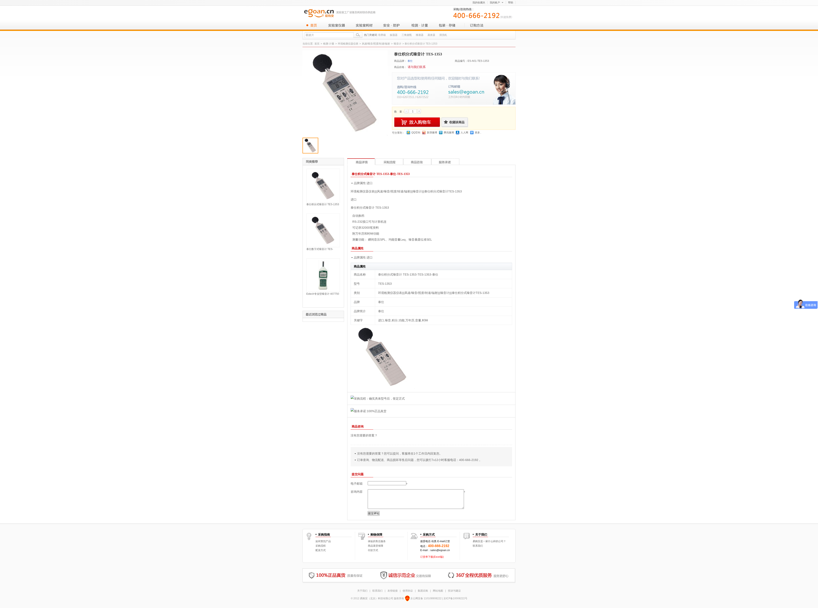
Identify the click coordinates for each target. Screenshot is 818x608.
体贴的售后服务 (377, 541)
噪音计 (397, 43)
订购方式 (475, 25)
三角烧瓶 (407, 34)
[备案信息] (407, 598)
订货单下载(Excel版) (432, 556)
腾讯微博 (449, 132)
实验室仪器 (336, 25)
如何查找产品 (323, 541)
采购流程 (320, 545)
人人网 (464, 132)
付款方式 (373, 550)
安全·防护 (392, 25)
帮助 (510, 2)
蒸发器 (431, 34)
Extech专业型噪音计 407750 (322, 293)
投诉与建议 (454, 590)
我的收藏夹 (478, 2)
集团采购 (423, 590)
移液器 (419, 34)
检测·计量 (419, 25)
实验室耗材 (364, 25)
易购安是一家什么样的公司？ (489, 541)
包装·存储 (447, 25)
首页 (313, 25)
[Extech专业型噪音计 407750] (323, 274)
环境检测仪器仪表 (348, 43)
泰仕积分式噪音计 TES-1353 (322, 204)
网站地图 (438, 590)
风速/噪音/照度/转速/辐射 (376, 43)
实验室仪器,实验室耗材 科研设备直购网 (340, 13)
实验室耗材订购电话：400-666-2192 (484, 13)
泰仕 (410, 60)
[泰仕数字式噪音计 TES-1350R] (323, 230)
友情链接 (392, 590)
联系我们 (478, 545)
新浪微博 (432, 132)
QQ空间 (415, 132)
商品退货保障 (375, 545)
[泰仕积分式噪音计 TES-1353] (323, 185)
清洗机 (443, 34)
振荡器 (393, 34)
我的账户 (495, 2)
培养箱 (382, 34)
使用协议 (408, 590)
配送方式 (320, 550)
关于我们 (362, 590)
